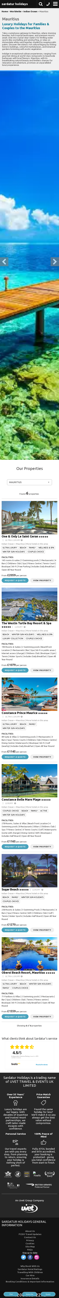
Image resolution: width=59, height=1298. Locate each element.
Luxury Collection (13, 638)
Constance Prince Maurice (20, 712)
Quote (48, 1294)
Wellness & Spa (46, 548)
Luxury (19, 627)
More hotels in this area (37, 544)
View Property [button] (42, 580)
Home (5, 11)
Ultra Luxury (13, 540)
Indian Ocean (30, 11)
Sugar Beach (10, 889)
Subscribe (29, 1294)
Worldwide (15, 11)
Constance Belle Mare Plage (21, 799)
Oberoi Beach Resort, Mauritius (23, 972)
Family (32, 548)
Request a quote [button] (15, 580)
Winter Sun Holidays (14, 552)
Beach (23, 548)
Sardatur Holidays (15, 4)
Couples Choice (36, 552)
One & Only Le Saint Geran (20, 536)
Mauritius (15, 482)
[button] (40, 4)
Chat (11, 1294)
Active (43, 811)
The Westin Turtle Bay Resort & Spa (26, 623)
